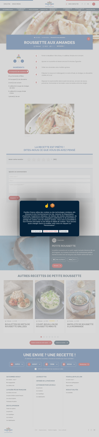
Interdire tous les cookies (50, 231)
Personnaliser (64, 231)
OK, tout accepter (36, 231)
